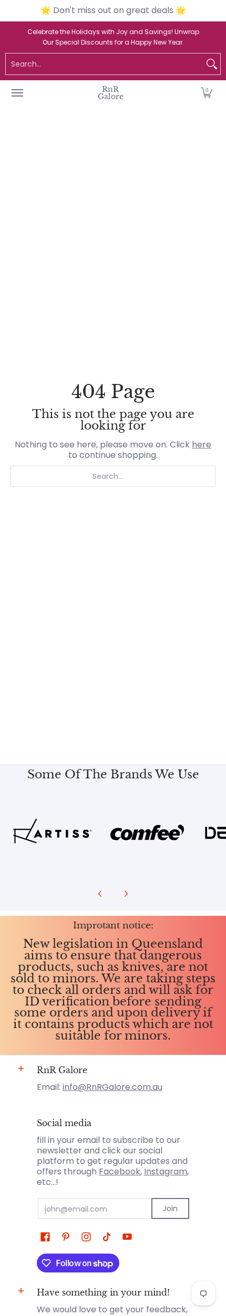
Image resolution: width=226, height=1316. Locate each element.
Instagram (165, 1171)
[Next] (125, 893)
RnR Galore (111, 92)
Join (170, 1208)
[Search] (211, 64)
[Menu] (17, 92)
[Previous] (100, 893)
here (201, 444)
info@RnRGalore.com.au (112, 1087)
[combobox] (104, 64)
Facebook (119, 1171)
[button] (206, 92)
